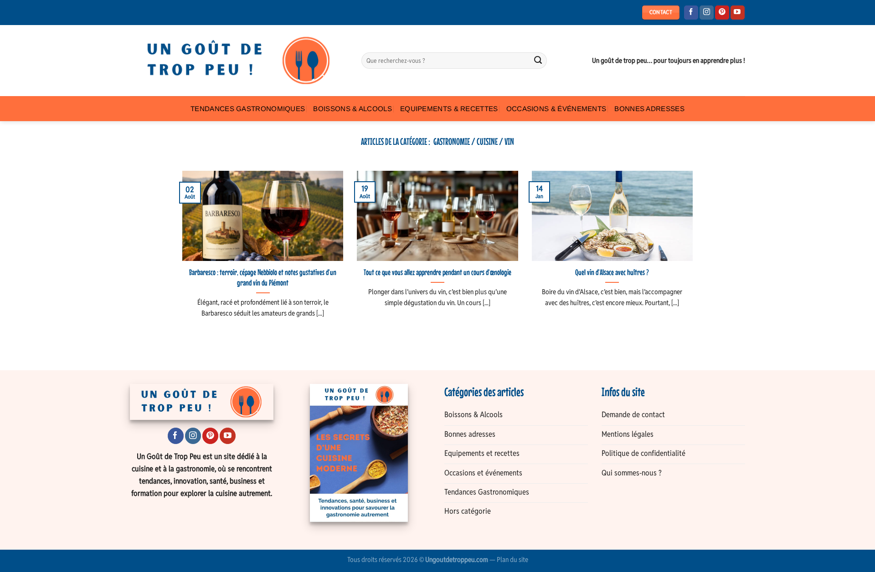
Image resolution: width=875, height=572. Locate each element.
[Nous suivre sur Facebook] (691, 12)
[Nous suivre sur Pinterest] (722, 12)
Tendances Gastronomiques (247, 108)
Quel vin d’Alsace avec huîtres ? (612, 272)
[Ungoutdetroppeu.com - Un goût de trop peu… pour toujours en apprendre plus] (239, 60)
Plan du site (512, 559)
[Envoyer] (538, 60)
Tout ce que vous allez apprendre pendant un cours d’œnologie (437, 272)
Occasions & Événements (556, 108)
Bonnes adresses (649, 108)
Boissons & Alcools (352, 108)
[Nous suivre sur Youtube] (738, 12)
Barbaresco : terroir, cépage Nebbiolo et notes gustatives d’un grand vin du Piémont (262, 277)
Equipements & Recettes (449, 108)
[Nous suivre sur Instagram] (707, 12)
